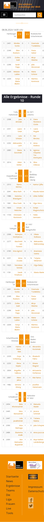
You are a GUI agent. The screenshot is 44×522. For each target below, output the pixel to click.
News (9, 481)
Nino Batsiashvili (18, 412)
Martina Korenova (35, 80)
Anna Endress (36, 144)
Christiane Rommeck (17, 216)
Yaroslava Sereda (18, 266)
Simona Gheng (18, 385)
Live (8, 508)
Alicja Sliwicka (34, 58)
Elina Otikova (36, 163)
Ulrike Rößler (38, 196)
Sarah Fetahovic (18, 273)
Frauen (10, 504)
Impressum (35, 487)
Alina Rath (17, 191)
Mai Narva (37, 377)
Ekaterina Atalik (19, 433)
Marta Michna (19, 185)
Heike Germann (36, 216)
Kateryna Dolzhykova (17, 235)
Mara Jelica (19, 378)
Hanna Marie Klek (18, 349)
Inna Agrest (17, 251)
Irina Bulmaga (19, 426)
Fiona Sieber (33, 51)
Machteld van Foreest (18, 244)
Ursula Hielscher (18, 209)
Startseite (12, 476)
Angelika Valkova (17, 371)
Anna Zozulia (19, 259)
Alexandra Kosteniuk (37, 347)
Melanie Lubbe (16, 72)
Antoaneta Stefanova (37, 371)
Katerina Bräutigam (17, 197)
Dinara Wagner (36, 364)
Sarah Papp (17, 65)
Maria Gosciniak (18, 151)
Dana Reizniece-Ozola (37, 121)
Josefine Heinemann (37, 385)
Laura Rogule (36, 130)
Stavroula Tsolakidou (35, 44)
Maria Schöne (34, 72)
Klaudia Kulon (38, 191)
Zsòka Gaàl (17, 58)
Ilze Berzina (36, 137)
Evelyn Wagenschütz (38, 209)
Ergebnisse (13, 485)
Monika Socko (17, 44)
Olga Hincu (37, 203)
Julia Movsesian (35, 65)
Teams (10, 490)
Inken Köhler (19, 163)
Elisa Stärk (17, 203)
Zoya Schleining (17, 357)
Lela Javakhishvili (18, 419)
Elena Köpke (18, 364)
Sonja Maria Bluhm (17, 81)
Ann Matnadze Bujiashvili (18, 442)
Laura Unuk (19, 130)
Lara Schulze (19, 137)
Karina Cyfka (38, 184)
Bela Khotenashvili (17, 405)
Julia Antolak (19, 120)
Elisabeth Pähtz (36, 357)
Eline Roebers (16, 51)
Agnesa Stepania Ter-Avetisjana (37, 154)
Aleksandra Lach (17, 144)
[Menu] (4, 15)
